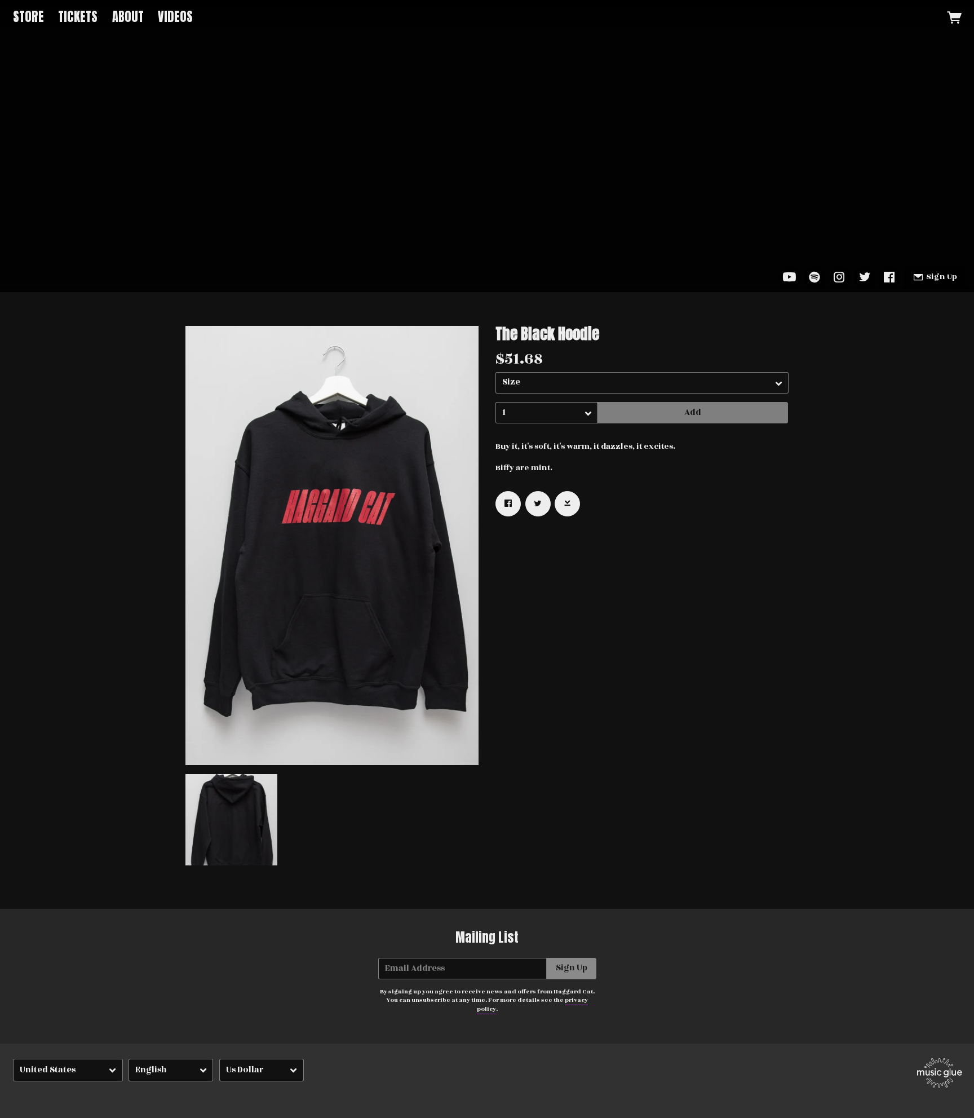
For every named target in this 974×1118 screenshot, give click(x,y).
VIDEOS (175, 16)
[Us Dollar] (261, 1070)
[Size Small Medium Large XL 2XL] (642, 383)
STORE (28, 16)
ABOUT (128, 16)
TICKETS (78, 16)
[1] (546, 412)
